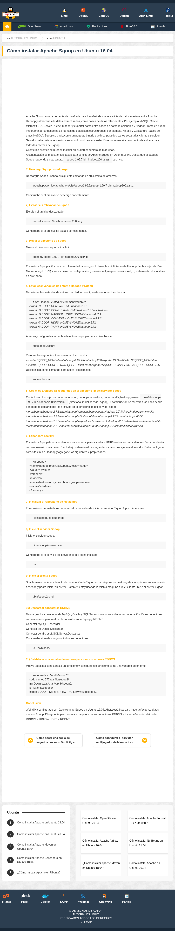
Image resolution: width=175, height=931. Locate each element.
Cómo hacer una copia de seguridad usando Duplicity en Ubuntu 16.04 (56, 740)
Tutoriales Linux (24, 38)
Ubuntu (59, 38)
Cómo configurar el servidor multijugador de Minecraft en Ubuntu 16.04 (114, 740)
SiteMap (86, 922)
